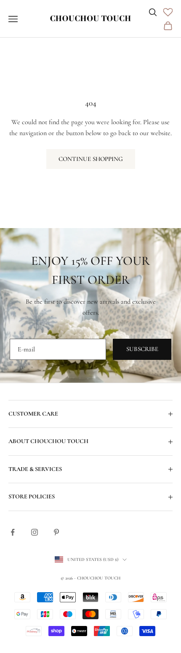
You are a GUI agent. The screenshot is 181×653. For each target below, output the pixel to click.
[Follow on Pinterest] (56, 532)
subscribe (142, 349)
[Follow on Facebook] (12, 532)
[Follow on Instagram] (34, 532)
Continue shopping (91, 159)
